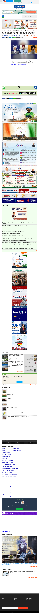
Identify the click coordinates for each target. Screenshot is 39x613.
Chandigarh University (6, 456)
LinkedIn (11, 37)
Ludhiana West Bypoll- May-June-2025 (10, 468)
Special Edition (6, 531)
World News (16, 599)
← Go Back (35, 37)
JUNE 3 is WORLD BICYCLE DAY (12, 389)
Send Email (18, 37)
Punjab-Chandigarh (29, 598)
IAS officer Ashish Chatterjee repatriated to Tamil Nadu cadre (12, 235)
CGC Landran (4, 458)
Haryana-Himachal (29, 599)
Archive (3, 599)
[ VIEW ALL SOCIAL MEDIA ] (32, 577)
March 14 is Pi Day (10, 394)
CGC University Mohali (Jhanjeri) (8, 454)
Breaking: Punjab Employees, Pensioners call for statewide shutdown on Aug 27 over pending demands (17, 223)
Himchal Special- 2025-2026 (7, 460)
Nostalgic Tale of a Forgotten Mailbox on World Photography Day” (18, 416)
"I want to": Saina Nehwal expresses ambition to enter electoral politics (14, 240)
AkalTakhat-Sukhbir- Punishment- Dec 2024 (11, 478)
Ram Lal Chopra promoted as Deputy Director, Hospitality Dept (12, 246)
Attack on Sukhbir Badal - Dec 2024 (9, 476)
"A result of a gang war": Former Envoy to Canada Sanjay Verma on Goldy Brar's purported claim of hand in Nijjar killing (18, 228)
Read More (19, 508)
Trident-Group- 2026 (6, 452)
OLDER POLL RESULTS (33, 384)
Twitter (7, 37)
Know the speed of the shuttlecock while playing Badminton (17, 412)
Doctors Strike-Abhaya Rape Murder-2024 (10, 496)
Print (21, 37)
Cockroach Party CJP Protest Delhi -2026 (10, 448)
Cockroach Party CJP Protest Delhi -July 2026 (11, 450)
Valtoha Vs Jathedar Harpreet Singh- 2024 (10, 484)
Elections (15, 598)
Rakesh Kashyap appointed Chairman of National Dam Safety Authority (14, 231)
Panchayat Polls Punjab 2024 (8, 490)
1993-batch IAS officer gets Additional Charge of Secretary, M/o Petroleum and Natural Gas (17, 238)
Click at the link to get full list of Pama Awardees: (18, 64)
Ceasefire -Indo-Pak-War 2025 (8, 470)
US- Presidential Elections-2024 (8, 480)
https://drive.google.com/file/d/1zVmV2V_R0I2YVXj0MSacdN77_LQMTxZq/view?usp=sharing (24, 68)
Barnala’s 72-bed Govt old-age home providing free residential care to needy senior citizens (17, 229)
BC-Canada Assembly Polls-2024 (8, 486)
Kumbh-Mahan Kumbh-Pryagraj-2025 (9, 474)
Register (36, 2)
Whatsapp (14, 37)
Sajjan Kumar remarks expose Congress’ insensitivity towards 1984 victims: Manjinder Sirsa (17, 248)
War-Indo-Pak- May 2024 (7, 472)
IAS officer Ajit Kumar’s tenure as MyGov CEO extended (11, 233)
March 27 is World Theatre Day (12, 407)
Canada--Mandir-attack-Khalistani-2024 (10, 482)
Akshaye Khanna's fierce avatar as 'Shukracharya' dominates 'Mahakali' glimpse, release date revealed (19, 242)
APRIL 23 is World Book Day (11, 403)
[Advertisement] (6, 55)
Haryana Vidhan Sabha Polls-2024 (9, 494)
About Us (3, 598)
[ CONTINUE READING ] (33, 566)
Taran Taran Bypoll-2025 (7, 466)
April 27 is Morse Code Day (11, 398)
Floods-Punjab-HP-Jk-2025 (7, 462)
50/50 (5, 380)
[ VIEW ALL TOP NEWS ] (33, 250)
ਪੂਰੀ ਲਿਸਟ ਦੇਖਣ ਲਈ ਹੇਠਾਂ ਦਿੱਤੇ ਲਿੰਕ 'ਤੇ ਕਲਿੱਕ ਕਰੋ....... (18, 66)
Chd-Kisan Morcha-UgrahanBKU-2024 (9, 492)
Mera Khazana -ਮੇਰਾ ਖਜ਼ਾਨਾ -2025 (8, 464)
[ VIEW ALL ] (35, 421)
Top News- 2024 (5, 488)
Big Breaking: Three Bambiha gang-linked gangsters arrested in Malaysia (14, 225)
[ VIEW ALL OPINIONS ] (19, 371)
